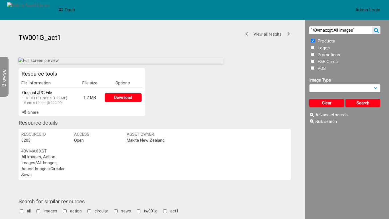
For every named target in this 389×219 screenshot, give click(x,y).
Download (123, 97)
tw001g (150, 211)
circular (101, 211)
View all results (267, 34)
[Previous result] (247, 34)
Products (326, 41)
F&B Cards (327, 61)
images (50, 211)
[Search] (376, 30)
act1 (174, 211)
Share (33, 112)
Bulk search (326, 121)
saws (126, 211)
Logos (323, 47)
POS (321, 68)
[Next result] (287, 34)
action (76, 211)
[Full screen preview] (121, 61)
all (29, 211)
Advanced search (332, 115)
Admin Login (367, 10)
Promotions (328, 54)
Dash (69, 10)
